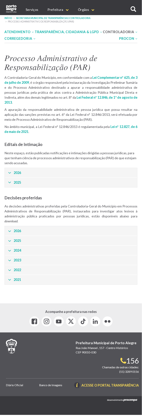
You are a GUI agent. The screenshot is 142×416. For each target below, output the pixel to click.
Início (8, 18)
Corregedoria (18, 38)
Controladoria (119, 32)
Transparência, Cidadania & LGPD (67, 32)
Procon (127, 38)
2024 (17, 250)
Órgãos (84, 10)
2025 (17, 182)
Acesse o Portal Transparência (110, 385)
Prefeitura (55, 10)
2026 (17, 173)
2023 (17, 260)
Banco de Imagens (50, 385)
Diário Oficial (14, 385)
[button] (133, 9)
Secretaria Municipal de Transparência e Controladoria (53, 18)
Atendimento (17, 32)
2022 (17, 270)
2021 (17, 280)
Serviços (32, 10)
